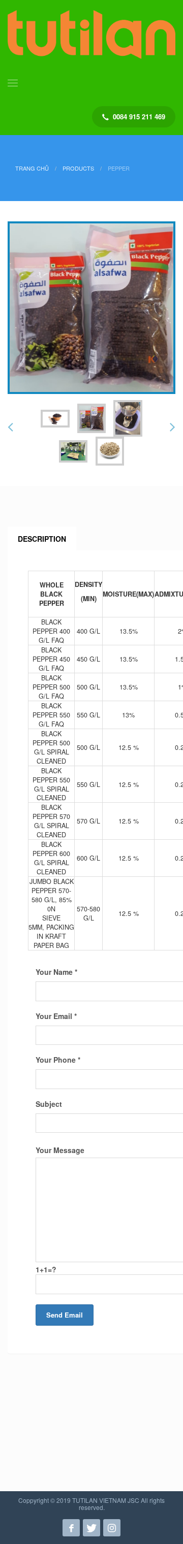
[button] (10, 427)
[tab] (42, 539)
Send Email (64, 1315)
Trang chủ (32, 168)
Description (42, 539)
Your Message (60, 1150)
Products (78, 168)
